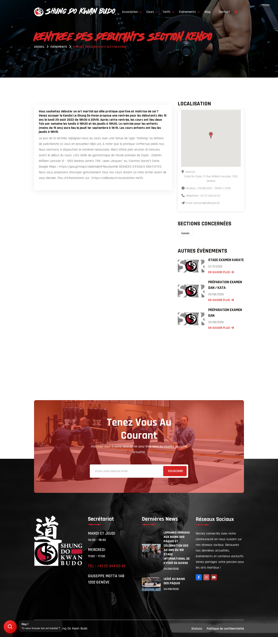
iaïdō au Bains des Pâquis (174, 581)
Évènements (188, 12)
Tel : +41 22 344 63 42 (107, 566)
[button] (211, 135)
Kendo (185, 233)
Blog (207, 12)
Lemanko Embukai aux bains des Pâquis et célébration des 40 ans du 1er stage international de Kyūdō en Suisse (177, 547)
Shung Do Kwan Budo (72, 628)
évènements (58, 47)
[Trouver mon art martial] (10, 627)
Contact (224, 12)
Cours (150, 12)
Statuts (196, 628)
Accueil (39, 47)
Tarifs (166, 12)
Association (130, 12)
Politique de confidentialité (225, 628)
